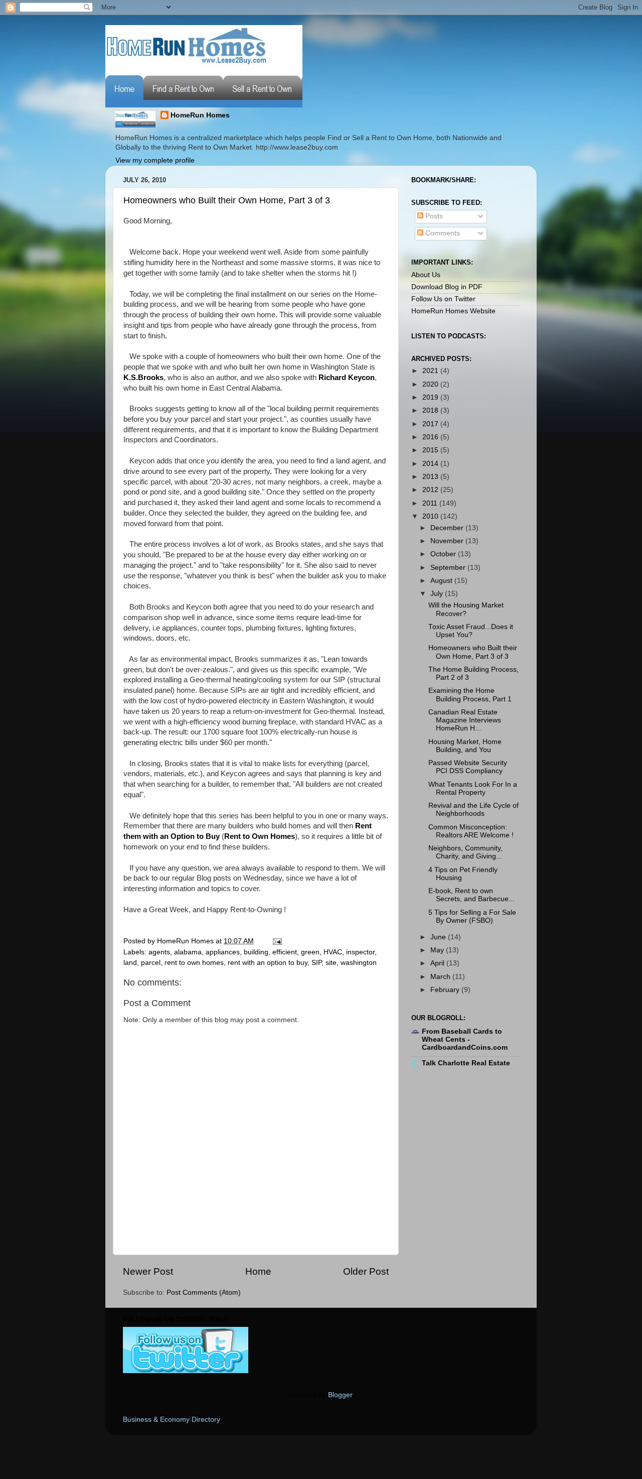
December (447, 528)
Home (258, 1271)
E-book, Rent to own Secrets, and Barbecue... (471, 895)
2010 (431, 516)
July (437, 593)
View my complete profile (155, 160)
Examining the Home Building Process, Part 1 (470, 694)
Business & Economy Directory (171, 1419)
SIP (316, 962)
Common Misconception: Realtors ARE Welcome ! (471, 831)
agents (159, 952)
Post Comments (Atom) (204, 1292)
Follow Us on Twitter (443, 299)
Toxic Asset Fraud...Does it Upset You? (470, 631)
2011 (430, 503)
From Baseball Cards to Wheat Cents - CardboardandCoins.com (465, 1039)
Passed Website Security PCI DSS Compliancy (467, 767)
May (438, 950)
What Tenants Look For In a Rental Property (472, 788)
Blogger (340, 1395)
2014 (431, 463)
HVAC (333, 952)
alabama (188, 952)
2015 (431, 450)
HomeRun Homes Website (453, 311)
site (331, 962)
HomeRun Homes (200, 115)
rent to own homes (194, 962)
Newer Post (148, 1271)
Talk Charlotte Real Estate (466, 1063)
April (438, 963)
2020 (431, 384)
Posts (433, 216)
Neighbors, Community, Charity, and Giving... (465, 852)
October (444, 554)
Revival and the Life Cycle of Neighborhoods (473, 809)
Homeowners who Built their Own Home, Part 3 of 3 (226, 200)
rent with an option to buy (267, 962)
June (439, 937)
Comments (441, 233)
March (441, 976)
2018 (431, 410)
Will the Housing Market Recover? (466, 609)
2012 (431, 490)
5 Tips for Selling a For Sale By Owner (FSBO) (472, 916)
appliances (223, 952)
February (445, 990)
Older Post (366, 1271)
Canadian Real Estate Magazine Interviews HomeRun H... (464, 720)
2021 (431, 371)
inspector (360, 952)
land (130, 962)
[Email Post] (275, 941)
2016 (431, 437)
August (442, 580)
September (448, 567)
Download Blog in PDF (447, 287)
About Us (425, 275)
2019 (431, 397)
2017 (431, 424)
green (310, 952)
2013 (431, 476)
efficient (284, 952)
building (256, 952)
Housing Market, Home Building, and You (465, 746)
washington (359, 962)
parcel (150, 962)
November (447, 541)
